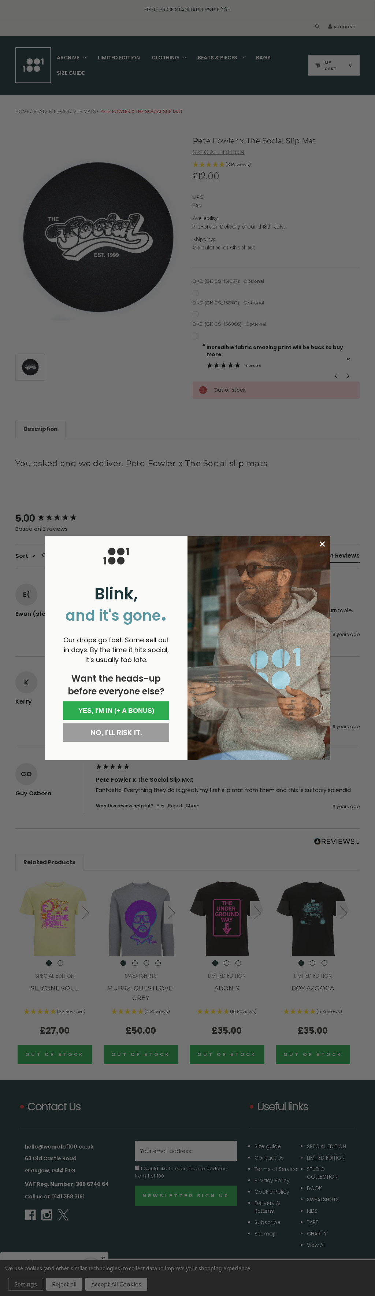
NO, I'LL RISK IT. (116, 732)
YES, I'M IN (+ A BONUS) (116, 710)
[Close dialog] (322, 544)
